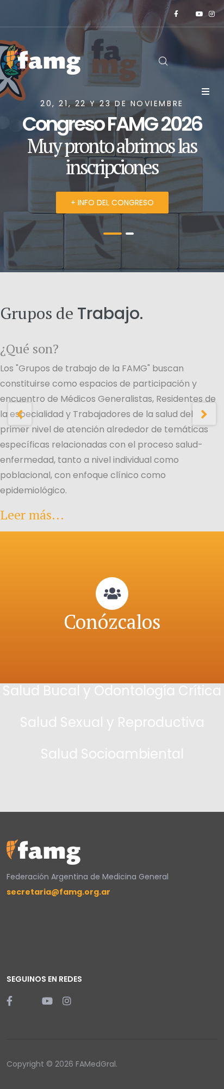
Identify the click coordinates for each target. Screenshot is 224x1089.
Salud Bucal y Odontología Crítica (112, 691)
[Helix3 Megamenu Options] (205, 91)
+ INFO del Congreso (112, 202)
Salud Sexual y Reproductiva (112, 722)
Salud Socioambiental (112, 754)
